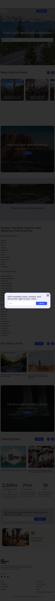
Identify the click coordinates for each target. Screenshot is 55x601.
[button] (48, 295)
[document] (27, 300)
